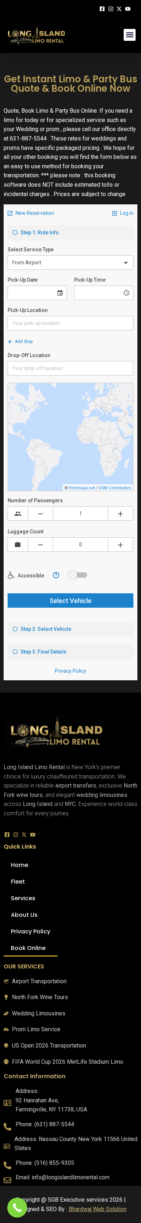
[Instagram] (111, 8)
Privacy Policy (30, 931)
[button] (130, 35)
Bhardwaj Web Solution (98, 1209)
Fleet (18, 881)
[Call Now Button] (17, 1208)
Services (23, 898)
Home (19, 865)
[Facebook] (103, 8)
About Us (24, 915)
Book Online (28, 948)
